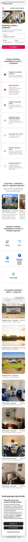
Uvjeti (19, 537)
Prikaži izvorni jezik (7, 3)
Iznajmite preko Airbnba (17, 8)
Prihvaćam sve (13, 523)
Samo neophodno (13, 528)
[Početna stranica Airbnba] (3, 8)
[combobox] (13, 37)
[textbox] (7, 42)
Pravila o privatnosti (11, 537)
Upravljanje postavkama (13, 532)
